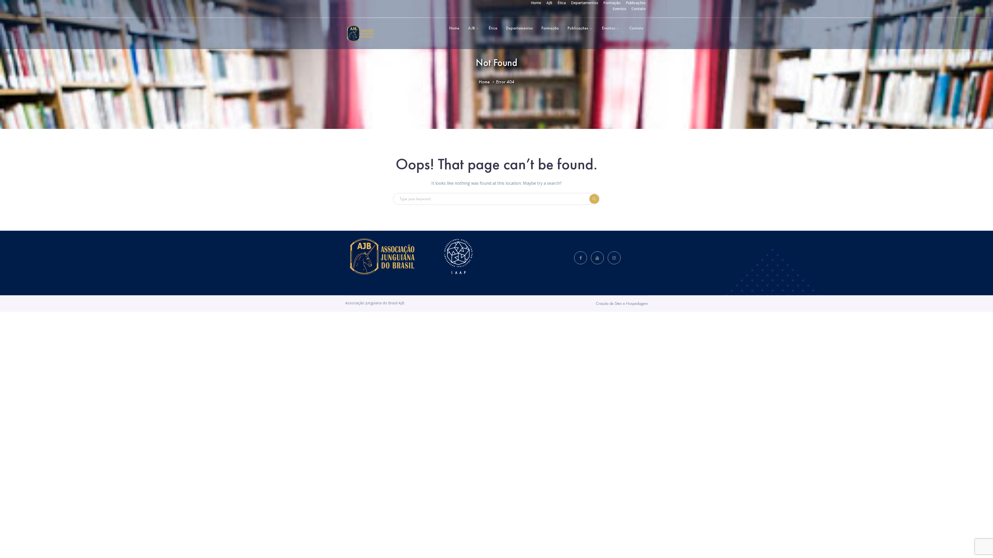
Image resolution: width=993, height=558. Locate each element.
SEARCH (594, 199)
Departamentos (584, 2)
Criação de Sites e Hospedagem (622, 303)
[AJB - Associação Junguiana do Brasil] (360, 33)
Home (536, 2)
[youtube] (597, 257)
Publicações (636, 2)
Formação (612, 2)
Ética (562, 2)
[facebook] (580, 257)
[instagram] (614, 257)
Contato (638, 8)
